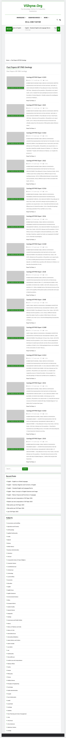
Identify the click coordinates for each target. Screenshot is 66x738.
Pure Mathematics (11, 697)
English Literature (11, 593)
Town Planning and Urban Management (17, 714)
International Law (11, 633)
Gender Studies (11, 607)
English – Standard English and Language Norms (32, 28)
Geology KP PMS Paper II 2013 (36, 355)
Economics (9, 580)
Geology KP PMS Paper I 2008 (36, 300)
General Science (11, 610)
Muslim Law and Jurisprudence (14, 660)
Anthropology (10, 530)
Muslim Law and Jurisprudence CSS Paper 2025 (19, 501)
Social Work (10, 704)
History (9, 623)
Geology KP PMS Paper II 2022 (36, 133)
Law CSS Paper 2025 (12, 511)
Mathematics (10, 653)
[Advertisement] (33, 47)
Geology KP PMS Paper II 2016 (36, 188)
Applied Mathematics (12, 533)
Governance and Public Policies (14, 620)
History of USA (10, 630)
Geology (9, 617)
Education (9, 583)
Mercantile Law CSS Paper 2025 (15, 505)
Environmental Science (12, 597)
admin (29, 80)
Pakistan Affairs (11, 663)
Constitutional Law (11, 566)
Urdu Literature (11, 724)
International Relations (12, 637)
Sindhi (8, 700)
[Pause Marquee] (58, 29)
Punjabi (9, 694)
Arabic (8, 536)
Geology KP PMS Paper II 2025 (36, 77)
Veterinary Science (11, 727)
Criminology (10, 573)
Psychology (10, 687)
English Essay (10, 590)
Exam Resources (34, 17)
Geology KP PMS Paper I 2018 (36, 272)
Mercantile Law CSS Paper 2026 (15, 508)
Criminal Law (10, 570)
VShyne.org (33, 6)
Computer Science (11, 563)
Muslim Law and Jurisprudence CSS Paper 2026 (19, 498)
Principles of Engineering (13, 683)
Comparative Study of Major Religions (16, 560)
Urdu (8, 717)
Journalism (10, 647)
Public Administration (12, 690)
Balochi (9, 540)
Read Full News (30, 100)
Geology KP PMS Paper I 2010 (36, 438)
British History (10, 546)
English (9, 586)
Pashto (9, 667)
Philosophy (10, 673)
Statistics (9, 710)
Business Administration (13, 550)
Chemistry (9, 553)
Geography (10, 613)
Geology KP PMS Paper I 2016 (36, 216)
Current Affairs (10, 576)
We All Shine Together (33, 22)
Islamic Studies (10, 643)
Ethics (8, 600)
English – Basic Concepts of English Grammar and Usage (22, 491)
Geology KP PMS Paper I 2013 (36, 383)
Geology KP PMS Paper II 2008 (36, 327)
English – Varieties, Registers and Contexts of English (21, 485)
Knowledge (20, 17)
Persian (9, 670)
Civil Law (9, 556)
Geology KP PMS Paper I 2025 (36, 105)
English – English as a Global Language (17, 481)
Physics (9, 677)
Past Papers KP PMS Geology (15, 87)
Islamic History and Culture (13, 640)
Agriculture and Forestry (13, 526)
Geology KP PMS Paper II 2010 (36, 411)
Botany (9, 543)
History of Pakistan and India (14, 627)
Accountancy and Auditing (13, 523)
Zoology (9, 730)
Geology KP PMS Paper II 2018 (36, 244)
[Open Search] (57, 20)
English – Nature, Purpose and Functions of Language (21, 495)
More (46, 17)
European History (11, 603)
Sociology (9, 707)
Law (8, 650)
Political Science (11, 680)
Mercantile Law (11, 657)
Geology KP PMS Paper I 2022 (36, 161)
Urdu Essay (10, 720)
